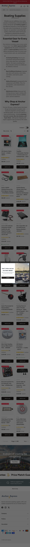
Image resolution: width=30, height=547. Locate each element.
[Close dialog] (28, 264)
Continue (7, 277)
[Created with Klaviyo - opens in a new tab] (15, 283)
